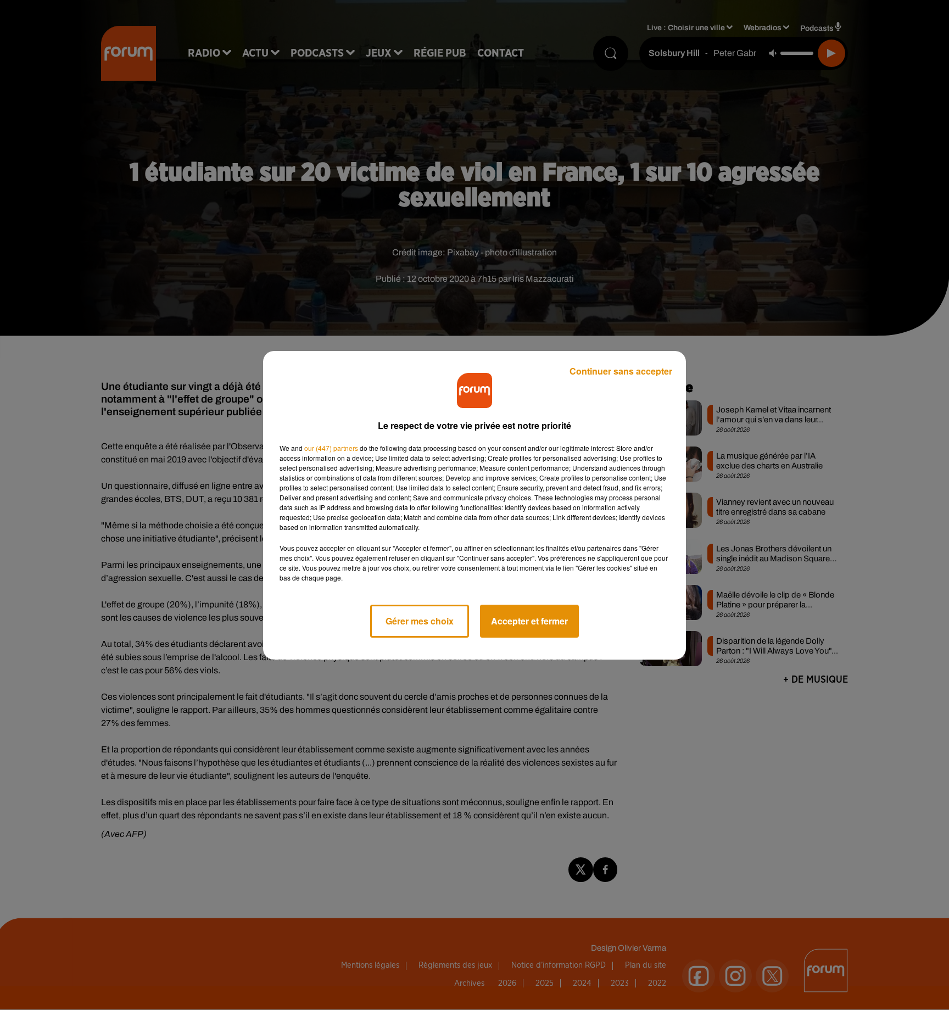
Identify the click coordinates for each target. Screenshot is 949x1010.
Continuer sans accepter (621, 371)
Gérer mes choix (420, 621)
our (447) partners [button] (331, 448)
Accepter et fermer (529, 621)
